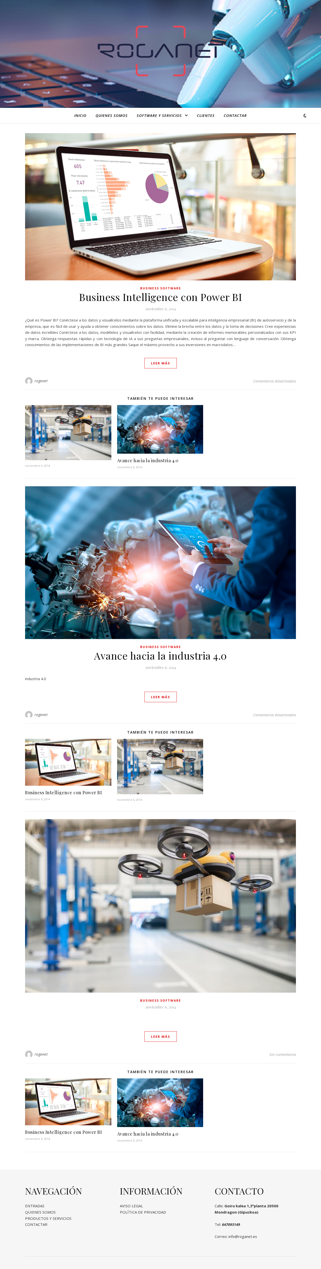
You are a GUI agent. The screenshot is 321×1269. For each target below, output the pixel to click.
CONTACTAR (235, 115)
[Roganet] (160, 51)
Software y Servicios (159, 115)
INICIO (80, 115)
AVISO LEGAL (131, 1205)
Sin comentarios (282, 1054)
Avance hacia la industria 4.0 (148, 460)
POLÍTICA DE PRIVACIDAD (143, 1212)
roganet (41, 380)
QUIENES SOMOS (112, 115)
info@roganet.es (242, 1236)
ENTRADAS (34, 1205)
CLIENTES (206, 115)
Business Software (160, 288)
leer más (160, 363)
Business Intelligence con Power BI (160, 296)
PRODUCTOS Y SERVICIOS (48, 1218)
